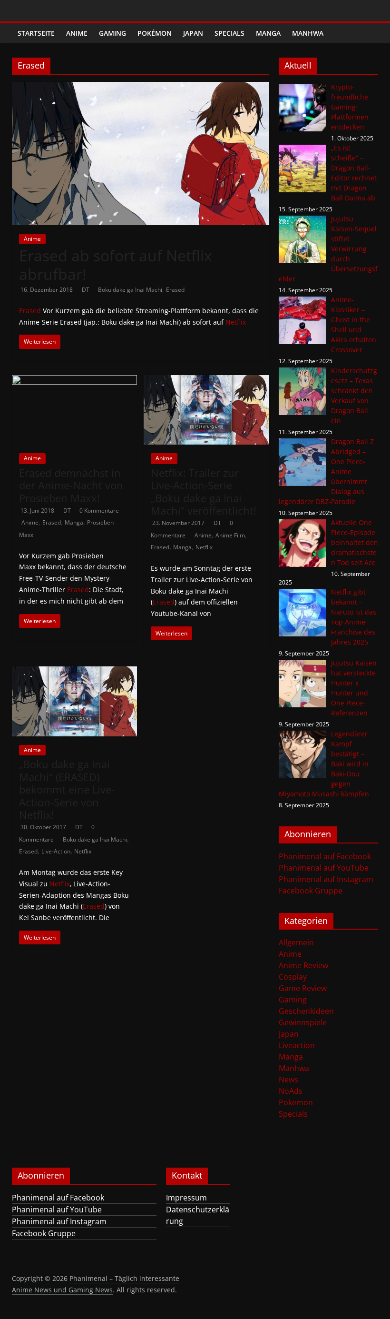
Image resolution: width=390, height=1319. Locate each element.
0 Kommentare (99, 510)
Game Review (303, 988)
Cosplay (293, 977)
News (288, 1079)
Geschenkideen (306, 1011)
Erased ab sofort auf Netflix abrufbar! (115, 264)
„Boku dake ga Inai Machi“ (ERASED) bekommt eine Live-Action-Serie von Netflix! (67, 789)
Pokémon (154, 33)
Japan (193, 33)
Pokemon (296, 1102)
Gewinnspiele (303, 1022)
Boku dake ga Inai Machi (130, 290)
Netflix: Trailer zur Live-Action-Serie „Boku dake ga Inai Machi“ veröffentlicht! (203, 491)
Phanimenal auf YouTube (324, 868)
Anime (77, 33)
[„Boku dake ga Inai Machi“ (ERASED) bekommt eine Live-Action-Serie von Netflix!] (74, 672)
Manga (268, 33)
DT (86, 290)
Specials (229, 33)
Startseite (36, 33)
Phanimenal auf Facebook (325, 856)
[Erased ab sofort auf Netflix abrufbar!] (140, 87)
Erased (175, 290)
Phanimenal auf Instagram (326, 879)
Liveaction (297, 1045)
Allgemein (296, 942)
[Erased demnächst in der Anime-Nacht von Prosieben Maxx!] (74, 381)
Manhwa (307, 33)
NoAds (290, 1091)
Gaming (112, 33)
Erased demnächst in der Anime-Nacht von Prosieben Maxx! (71, 485)
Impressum (186, 1197)
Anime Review (303, 965)
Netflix (235, 322)
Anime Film (230, 535)
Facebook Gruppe (310, 890)
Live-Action (55, 851)
